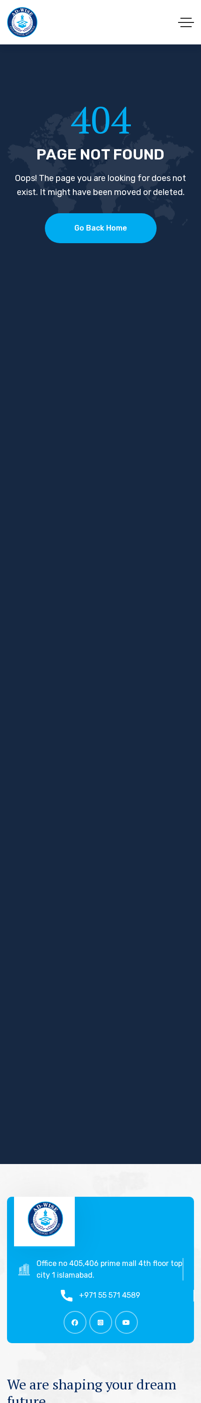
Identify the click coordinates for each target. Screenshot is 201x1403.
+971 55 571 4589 (109, 1295)
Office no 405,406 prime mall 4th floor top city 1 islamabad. (109, 1269)
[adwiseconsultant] (22, 22)
